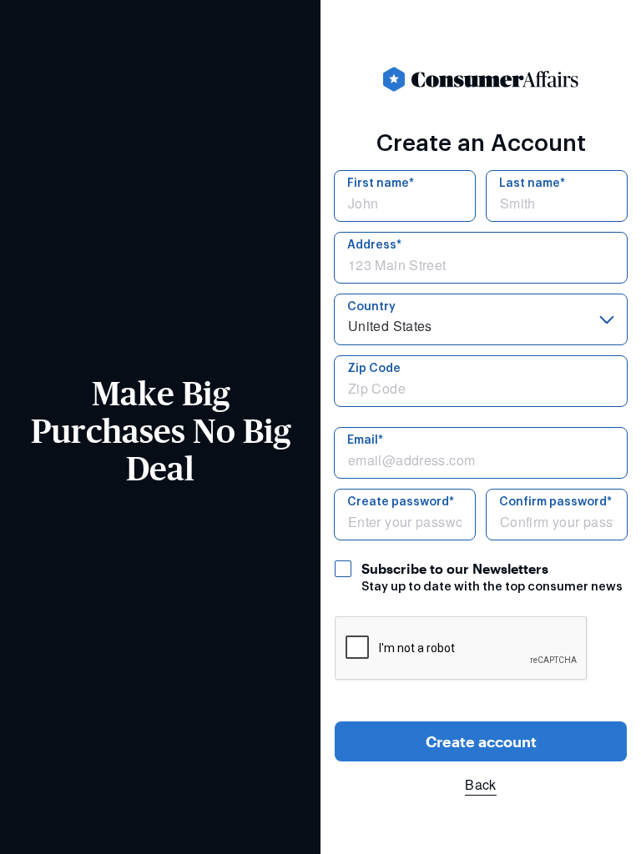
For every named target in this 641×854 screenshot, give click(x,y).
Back (480, 784)
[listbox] (481, 319)
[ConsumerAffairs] (481, 79)
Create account (481, 741)
